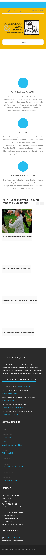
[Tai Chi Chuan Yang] (21, 28)
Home (4, 429)
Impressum (6, 478)
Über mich (5, 464)
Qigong (4, 441)
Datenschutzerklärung (9, 480)
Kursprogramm (7, 435)
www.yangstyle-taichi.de (10, 414)
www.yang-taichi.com (9, 393)
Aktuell (4, 450)
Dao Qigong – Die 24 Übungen (12, 467)
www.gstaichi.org (8, 400)
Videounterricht (7, 453)
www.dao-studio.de (24, 386)
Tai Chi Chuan (7, 437)
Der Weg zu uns (7, 472)
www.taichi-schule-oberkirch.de (12, 407)
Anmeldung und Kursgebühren (12, 445)
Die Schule (6, 458)
